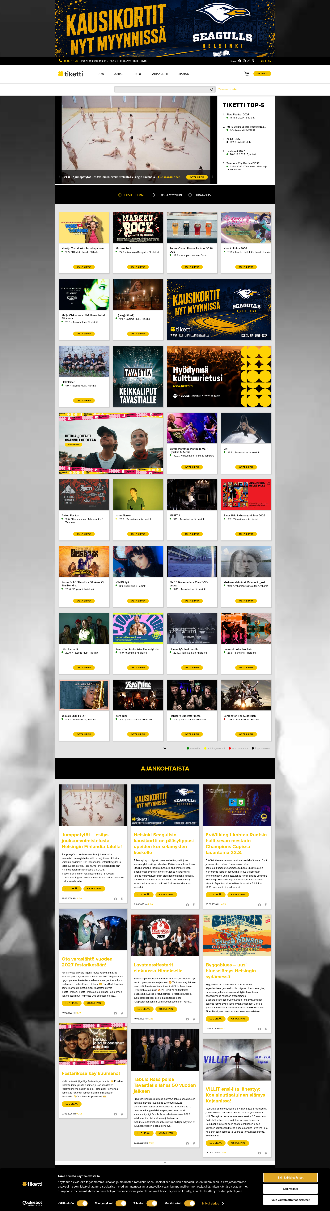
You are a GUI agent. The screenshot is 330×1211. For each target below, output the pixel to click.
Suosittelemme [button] (133, 195)
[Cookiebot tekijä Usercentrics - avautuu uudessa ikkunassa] (32, 1203)
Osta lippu (94, 888)
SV (269, 61)
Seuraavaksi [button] (202, 195)
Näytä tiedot (210, 1203)
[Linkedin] (253, 60)
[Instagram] (244, 60)
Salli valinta (290, 1188)
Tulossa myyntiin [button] (168, 195)
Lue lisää (72, 888)
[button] (59, 177)
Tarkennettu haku (227, 89)
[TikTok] (249, 60)
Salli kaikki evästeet (290, 1177)
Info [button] (138, 74)
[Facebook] (239, 60)
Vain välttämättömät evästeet (290, 1199)
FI (266, 61)
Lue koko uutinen (169, 177)
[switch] (121, 1203)
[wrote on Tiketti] (93, 805)
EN (262, 61)
